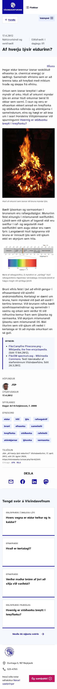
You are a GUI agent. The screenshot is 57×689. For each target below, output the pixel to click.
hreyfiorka (9, 433)
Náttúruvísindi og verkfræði (12, 41)
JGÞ (13, 384)
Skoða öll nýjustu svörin (25, 634)
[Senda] (10, 481)
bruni (7, 426)
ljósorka (27, 440)
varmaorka (43, 440)
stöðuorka (26, 433)
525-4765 (12, 669)
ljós (27, 419)
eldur (7, 419)
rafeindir (42, 433)
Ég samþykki (40, 678)
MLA (19, 462)
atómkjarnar (10, 440)
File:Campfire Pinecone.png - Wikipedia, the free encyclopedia (28, 348)
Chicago (6, 462)
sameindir (36, 426)
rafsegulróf (41, 419)
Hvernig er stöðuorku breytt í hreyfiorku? (24, 121)
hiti (17, 419)
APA (13, 462)
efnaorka (20, 426)
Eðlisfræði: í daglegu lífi (38, 41)
